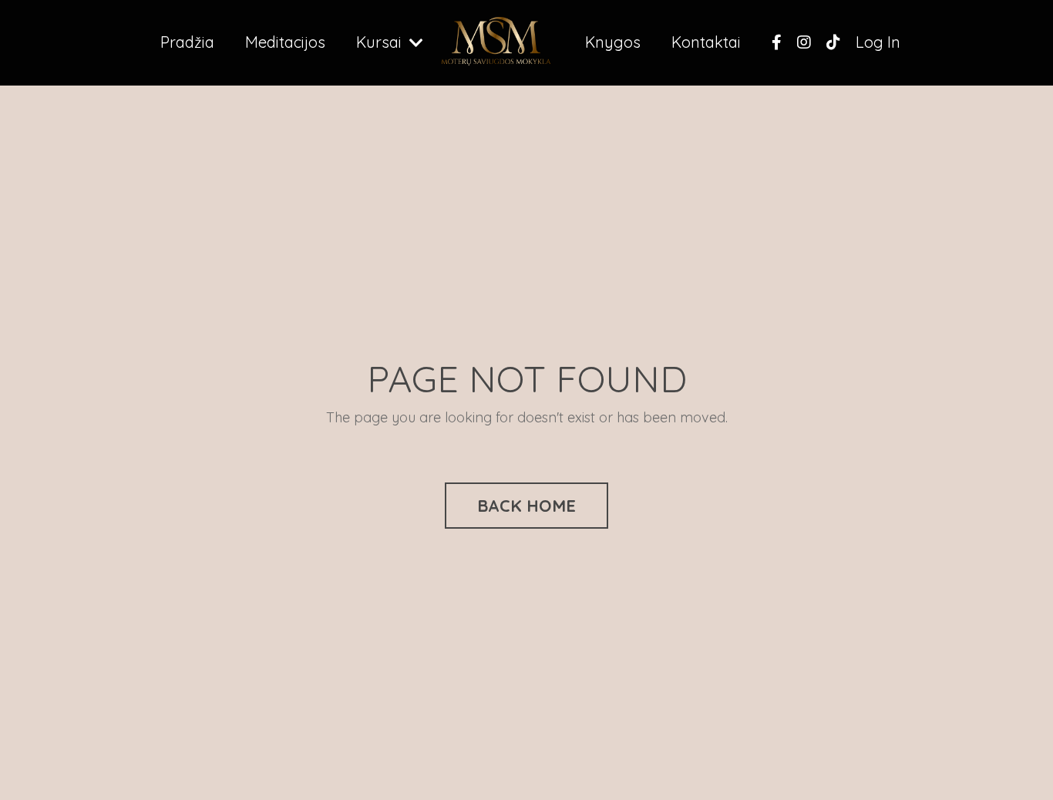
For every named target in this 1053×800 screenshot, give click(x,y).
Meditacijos (285, 42)
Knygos (613, 42)
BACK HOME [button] (526, 505)
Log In (878, 42)
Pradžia (187, 42)
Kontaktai (706, 42)
